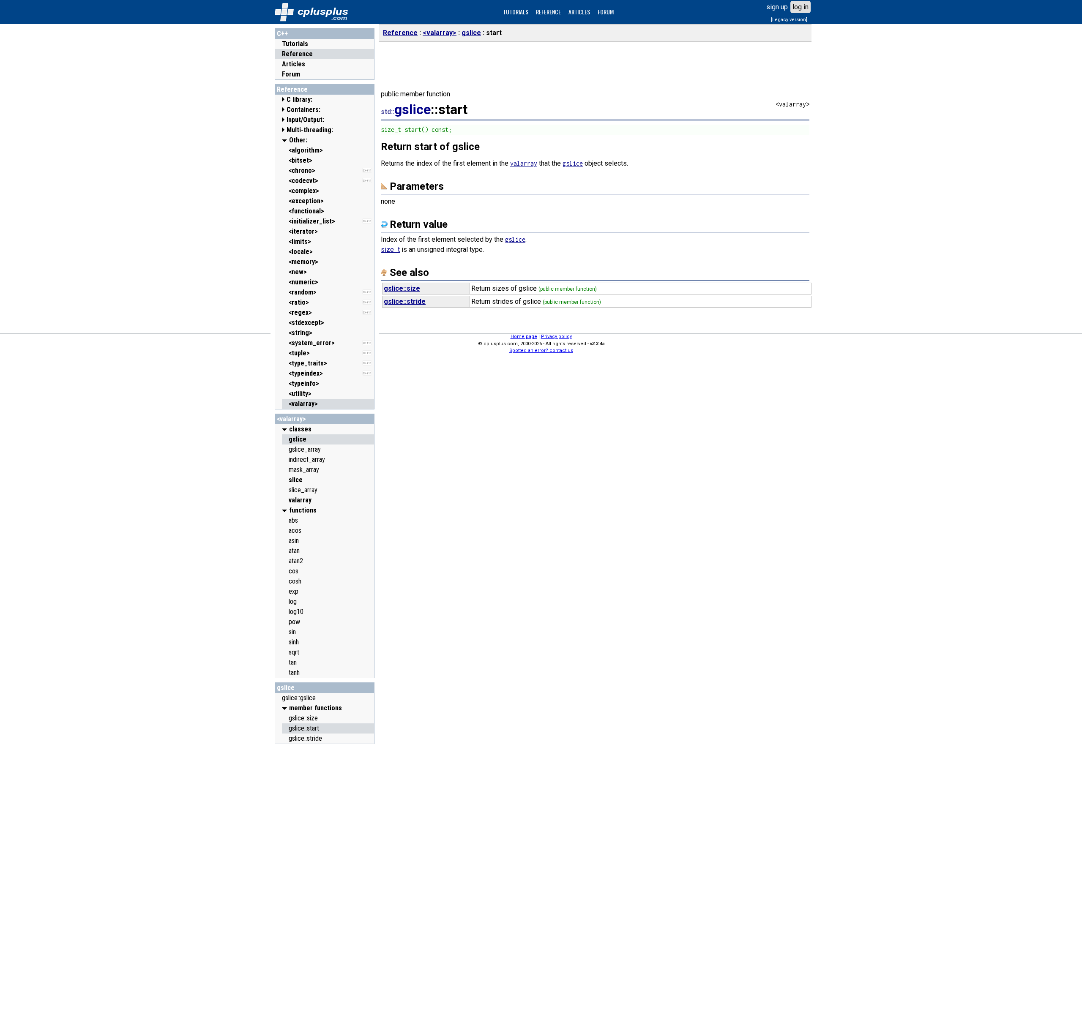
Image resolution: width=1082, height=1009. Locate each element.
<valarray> (291, 419)
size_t (390, 249)
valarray (523, 163)
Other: (298, 140)
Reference (297, 54)
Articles (293, 64)
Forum (291, 74)
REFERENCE (548, 11)
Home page (524, 336)
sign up (777, 7)
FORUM (606, 11)
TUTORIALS (515, 11)
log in (800, 7)
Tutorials (295, 44)
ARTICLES (579, 11)
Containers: (303, 110)
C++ (282, 34)
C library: (299, 99)
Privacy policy (556, 336)
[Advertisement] (324, 875)
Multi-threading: (310, 130)
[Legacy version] (789, 19)
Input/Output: (305, 120)
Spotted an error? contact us (541, 350)
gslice (286, 688)
